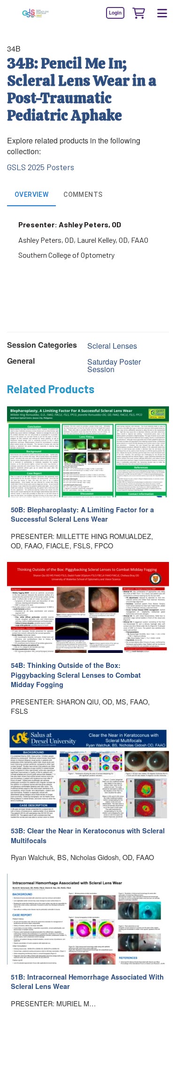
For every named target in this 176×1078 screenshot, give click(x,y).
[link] (115, 13)
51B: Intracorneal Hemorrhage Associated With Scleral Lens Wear (87, 981)
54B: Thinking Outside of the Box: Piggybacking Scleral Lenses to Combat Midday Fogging (76, 674)
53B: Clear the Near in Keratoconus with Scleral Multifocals (88, 835)
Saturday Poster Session (114, 365)
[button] (138, 13)
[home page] (35, 13)
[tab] (31, 195)
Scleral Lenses (112, 345)
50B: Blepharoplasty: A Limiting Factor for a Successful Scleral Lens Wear (82, 514)
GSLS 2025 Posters (40, 167)
